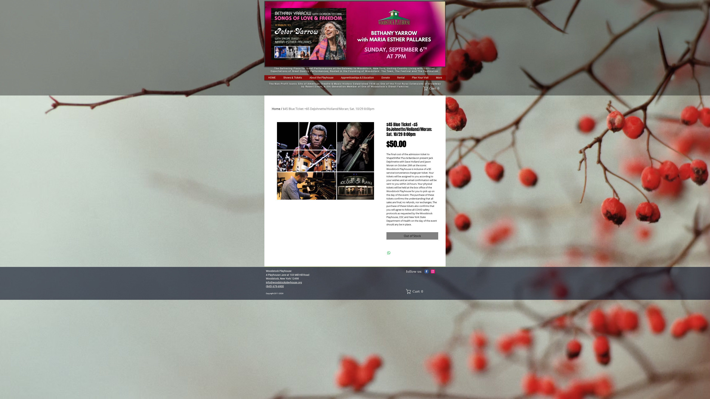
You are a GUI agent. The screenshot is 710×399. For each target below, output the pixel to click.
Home (276, 109)
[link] (432, 88)
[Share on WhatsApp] (389, 253)
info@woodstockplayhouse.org (284, 282)
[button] (292, 77)
